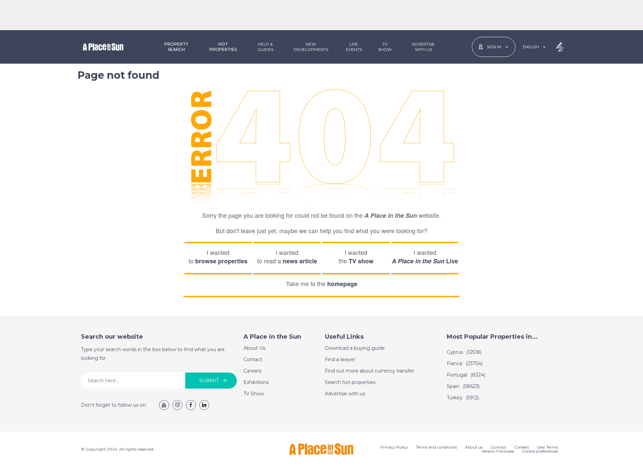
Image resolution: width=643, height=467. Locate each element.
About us (474, 447)
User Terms (547, 447)
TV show (361, 261)
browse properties (221, 261)
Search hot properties (350, 382)
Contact (252, 359)
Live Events (354, 47)
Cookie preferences (540, 451)
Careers (252, 371)
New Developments (311, 47)
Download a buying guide (355, 348)
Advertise (423, 47)
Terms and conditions (436, 447)
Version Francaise (498, 451)
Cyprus (464, 352)
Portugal (466, 375)
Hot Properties (223, 47)
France (465, 363)
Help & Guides (265, 47)
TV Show (384, 47)
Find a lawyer (340, 359)
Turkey (463, 398)
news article (300, 261)
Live (425, 261)
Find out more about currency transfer (369, 371)
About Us (254, 348)
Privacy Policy (394, 447)
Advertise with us (345, 394)
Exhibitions (256, 382)
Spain (463, 386)
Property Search (176, 47)
